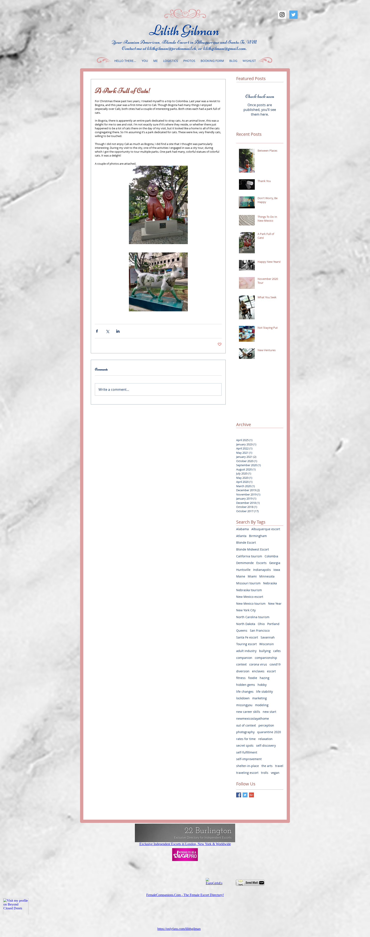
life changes (245, 691)
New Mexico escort (249, 597)
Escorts (261, 563)
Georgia (274, 563)
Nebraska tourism (249, 590)
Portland (273, 624)
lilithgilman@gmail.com (224, 48)
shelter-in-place (247, 766)
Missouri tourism (248, 583)
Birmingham (258, 536)
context (241, 664)
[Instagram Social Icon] (282, 14)
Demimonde (245, 563)
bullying (265, 651)
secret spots (245, 745)
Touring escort (246, 644)
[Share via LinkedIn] (118, 331)
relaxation (265, 739)
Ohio (261, 624)
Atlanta (241, 536)
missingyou (244, 705)
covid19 (275, 664)
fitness (241, 678)
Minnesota (267, 576)
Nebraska (270, 583)
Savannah (268, 637)
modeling (262, 705)
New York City (246, 610)
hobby (262, 685)
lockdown (243, 698)
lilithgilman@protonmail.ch (171, 48)
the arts (267, 766)
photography (245, 732)
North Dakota (245, 624)
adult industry (246, 651)
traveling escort (247, 773)
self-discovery (266, 745)
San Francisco (260, 630)
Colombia (271, 556)
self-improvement (249, 759)
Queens (241, 630)
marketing (259, 698)
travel (279, 766)
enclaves (258, 671)
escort (271, 671)
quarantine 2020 (269, 732)
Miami (252, 576)
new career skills (248, 712)
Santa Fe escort (247, 637)
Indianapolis (262, 570)
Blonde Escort (246, 542)
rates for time (246, 739)
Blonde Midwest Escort (252, 549)
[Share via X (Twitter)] (107, 331)
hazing (264, 678)
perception (266, 725)
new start (269, 712)
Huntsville (243, 570)
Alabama (242, 529)
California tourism (249, 556)
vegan (275, 773)
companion (244, 658)
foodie (252, 678)
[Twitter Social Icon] (293, 14)
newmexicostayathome (252, 718)
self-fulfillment (246, 752)
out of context (246, 725)
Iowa (276, 570)
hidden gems (245, 685)
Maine (240, 576)
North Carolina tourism (252, 617)
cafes (277, 651)
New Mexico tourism (251, 603)
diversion (242, 671)
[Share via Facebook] (97, 331)
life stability (264, 691)
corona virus (258, 664)
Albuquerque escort (265, 529)
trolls (264, 773)
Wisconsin (266, 644)
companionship (266, 658)
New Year (275, 603)
